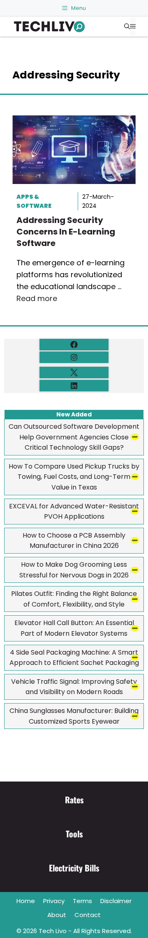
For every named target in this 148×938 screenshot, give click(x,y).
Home (25, 901)
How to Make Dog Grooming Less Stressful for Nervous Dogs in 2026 (74, 570)
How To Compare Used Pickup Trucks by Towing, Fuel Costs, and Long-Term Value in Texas (74, 477)
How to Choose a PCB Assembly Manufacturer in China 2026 (74, 541)
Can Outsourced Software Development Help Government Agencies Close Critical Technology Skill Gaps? (74, 437)
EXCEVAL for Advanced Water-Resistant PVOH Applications (74, 511)
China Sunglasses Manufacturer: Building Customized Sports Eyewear (74, 716)
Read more (36, 298)
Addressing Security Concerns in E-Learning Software (65, 231)
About (56, 914)
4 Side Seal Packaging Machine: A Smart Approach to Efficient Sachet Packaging (74, 658)
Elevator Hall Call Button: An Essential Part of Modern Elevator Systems (74, 628)
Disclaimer (116, 901)
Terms (82, 901)
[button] (127, 26)
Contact (87, 914)
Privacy (54, 901)
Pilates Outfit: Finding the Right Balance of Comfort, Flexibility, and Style (74, 599)
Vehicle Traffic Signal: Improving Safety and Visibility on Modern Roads (74, 687)
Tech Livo (53, 931)
